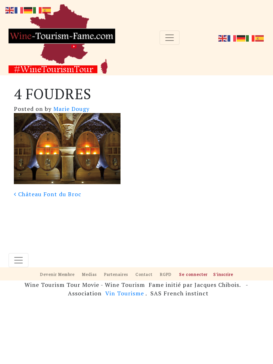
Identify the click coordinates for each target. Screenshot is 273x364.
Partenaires (116, 274)
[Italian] (250, 38)
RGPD (166, 274)
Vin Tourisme (124, 293)
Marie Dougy (71, 109)
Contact (143, 274)
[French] (232, 38)
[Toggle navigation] (170, 38)
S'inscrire (223, 274)
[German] (241, 38)
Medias (89, 274)
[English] (223, 38)
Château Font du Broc (48, 194)
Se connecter (193, 274)
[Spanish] (259, 38)
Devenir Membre (57, 274)
